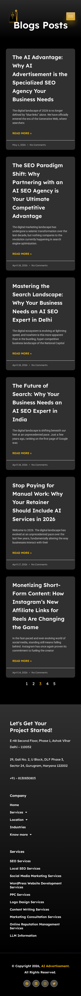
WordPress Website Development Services (36, 885)
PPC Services (20, 895)
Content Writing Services (29, 909)
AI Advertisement (55, 966)
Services (16, 812)
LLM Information (23, 935)
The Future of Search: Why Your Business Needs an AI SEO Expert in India (37, 402)
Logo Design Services (27, 902)
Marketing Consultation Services (35, 917)
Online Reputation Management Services (35, 926)
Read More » (22, 133)
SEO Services (20, 861)
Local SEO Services (25, 868)
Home (14, 805)
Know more (19, 834)
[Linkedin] (36, 983)
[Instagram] (45, 983)
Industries (18, 827)
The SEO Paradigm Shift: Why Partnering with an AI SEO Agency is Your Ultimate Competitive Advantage (37, 190)
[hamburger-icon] (70, 16)
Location (17, 820)
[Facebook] (26, 983)
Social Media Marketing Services (35, 876)
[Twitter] (54, 983)
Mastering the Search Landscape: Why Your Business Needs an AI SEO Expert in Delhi (37, 303)
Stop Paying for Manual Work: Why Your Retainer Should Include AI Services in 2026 (37, 502)
